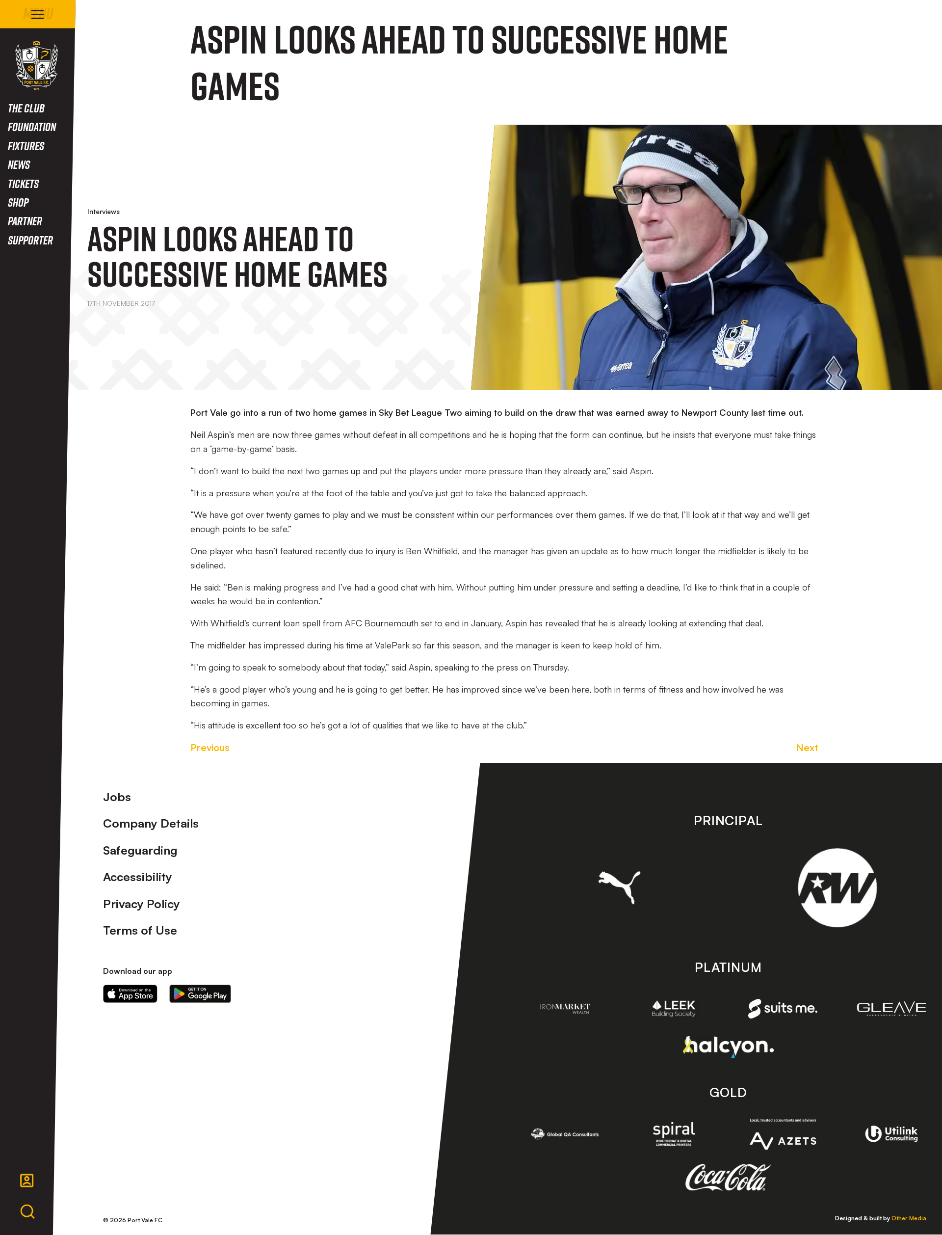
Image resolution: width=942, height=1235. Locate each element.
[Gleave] (891, 1008)
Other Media (908, 1218)
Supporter (30, 240)
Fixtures (26, 145)
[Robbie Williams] (837, 887)
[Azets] (783, 1134)
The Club (26, 108)
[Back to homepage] (36, 65)
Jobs (117, 796)
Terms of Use (140, 930)
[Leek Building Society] (674, 1008)
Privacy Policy (141, 903)
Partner (25, 221)
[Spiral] (674, 1134)
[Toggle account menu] (27, 1180)
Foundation (32, 126)
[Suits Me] (783, 1009)
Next (807, 747)
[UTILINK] (891, 1134)
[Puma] (619, 887)
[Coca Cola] (728, 1177)
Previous (210, 747)
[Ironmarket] (565, 1008)
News (19, 164)
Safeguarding (140, 850)
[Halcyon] (728, 1047)
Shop (18, 202)
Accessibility (137, 876)
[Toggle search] (27, 1212)
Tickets (23, 183)
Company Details (151, 823)
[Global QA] (565, 1134)
